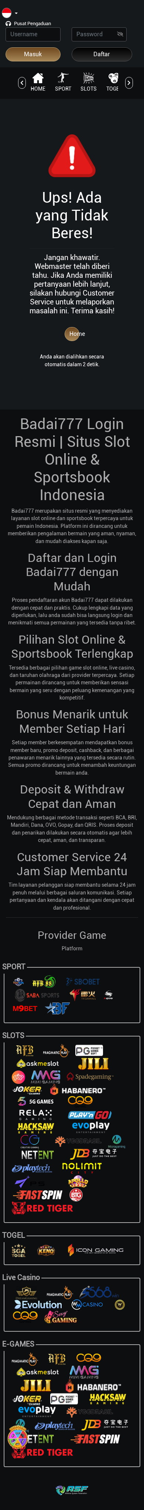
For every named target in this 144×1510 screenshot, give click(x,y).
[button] (10, 13)
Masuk (33, 54)
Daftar (101, 54)
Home (74, 333)
